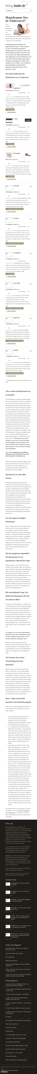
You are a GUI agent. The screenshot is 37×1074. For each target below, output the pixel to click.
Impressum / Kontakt (13, 1070)
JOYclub (16, 186)
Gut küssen (8, 1016)
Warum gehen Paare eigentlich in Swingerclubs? (18, 1020)
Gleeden (16, 350)
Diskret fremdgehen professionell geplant (16, 1060)
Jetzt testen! (10, 109)
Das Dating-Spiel (10, 957)
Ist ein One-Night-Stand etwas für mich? (16, 1034)
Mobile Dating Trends (11, 960)
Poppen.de (17, 317)
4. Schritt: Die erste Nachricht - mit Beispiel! (17, 994)
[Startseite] (18, 5)
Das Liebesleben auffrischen (13, 1042)
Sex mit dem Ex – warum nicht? (14, 1052)
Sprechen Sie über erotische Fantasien (15, 1049)
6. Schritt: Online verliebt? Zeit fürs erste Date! (18, 1008)
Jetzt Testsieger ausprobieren (15, 243)
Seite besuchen (11, 112)
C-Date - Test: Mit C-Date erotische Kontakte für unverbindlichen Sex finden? (20, 917)
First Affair (17, 283)
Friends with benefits (11, 1056)
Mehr (13, 107)
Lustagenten (17, 252)
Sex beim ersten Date (11, 1027)
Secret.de (16, 218)
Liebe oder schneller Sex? (12, 1024)
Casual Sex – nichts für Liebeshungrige (16, 1038)
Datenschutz (4, 1070)
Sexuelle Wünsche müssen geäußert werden (17, 1045)
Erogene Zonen (9, 1031)
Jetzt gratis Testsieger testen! (15, 209)
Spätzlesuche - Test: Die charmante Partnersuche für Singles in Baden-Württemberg (20, 935)
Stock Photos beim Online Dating (14, 953)
